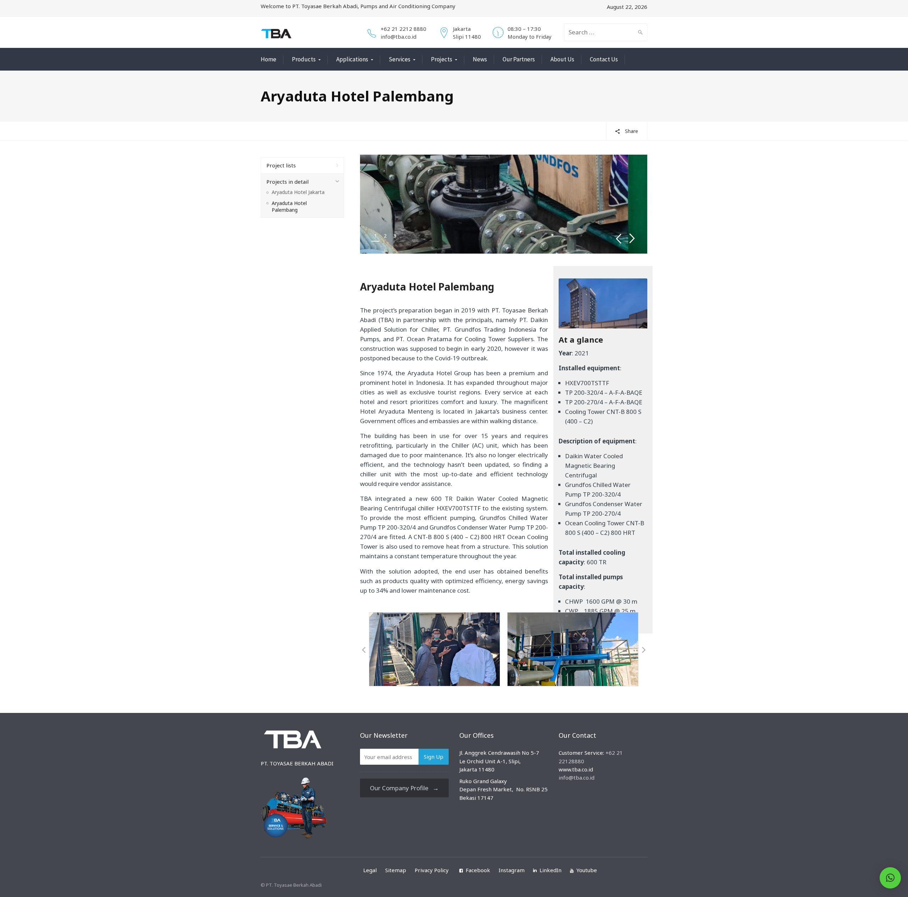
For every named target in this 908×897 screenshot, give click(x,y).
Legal (370, 870)
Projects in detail (287, 181)
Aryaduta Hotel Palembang (289, 206)
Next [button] (632, 238)
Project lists (281, 165)
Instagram (512, 870)
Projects (441, 59)
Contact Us (604, 59)
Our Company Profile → (404, 788)
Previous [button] (618, 238)
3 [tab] (394, 235)
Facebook (478, 870)
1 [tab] (375, 235)
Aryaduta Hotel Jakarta (298, 192)
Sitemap (395, 870)
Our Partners (519, 59)
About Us (562, 59)
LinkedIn (550, 870)
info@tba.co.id (398, 36)
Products (304, 59)
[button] (363, 649)
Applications (352, 59)
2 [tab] (385, 235)
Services (399, 59)
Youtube (586, 870)
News (480, 59)
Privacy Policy (432, 870)
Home (268, 59)
